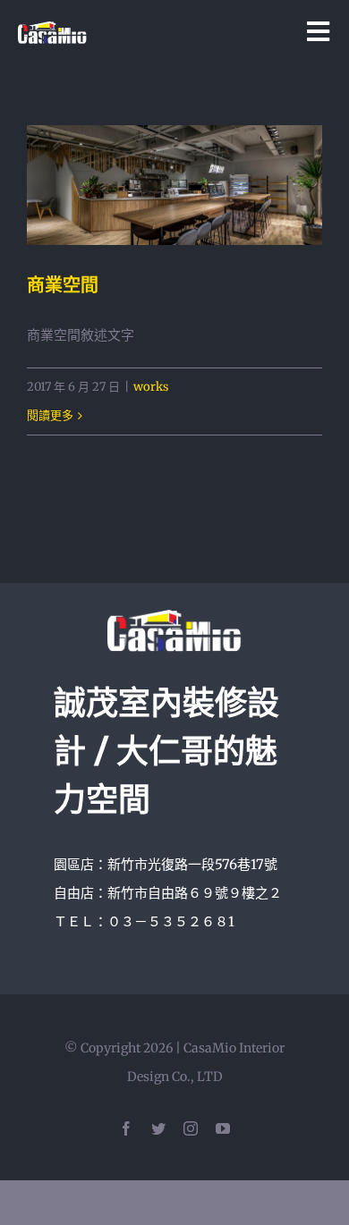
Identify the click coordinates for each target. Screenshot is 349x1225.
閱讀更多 (50, 415)
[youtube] (223, 1128)
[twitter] (158, 1128)
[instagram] (190, 1128)
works (150, 386)
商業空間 (62, 285)
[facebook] (126, 1128)
